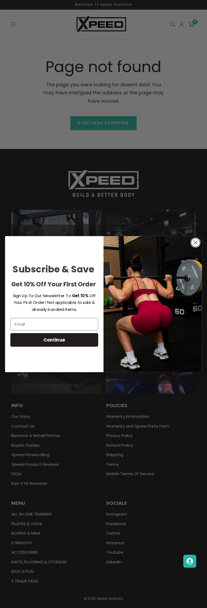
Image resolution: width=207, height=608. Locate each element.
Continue (54, 339)
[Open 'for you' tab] (189, 561)
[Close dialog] (195, 242)
